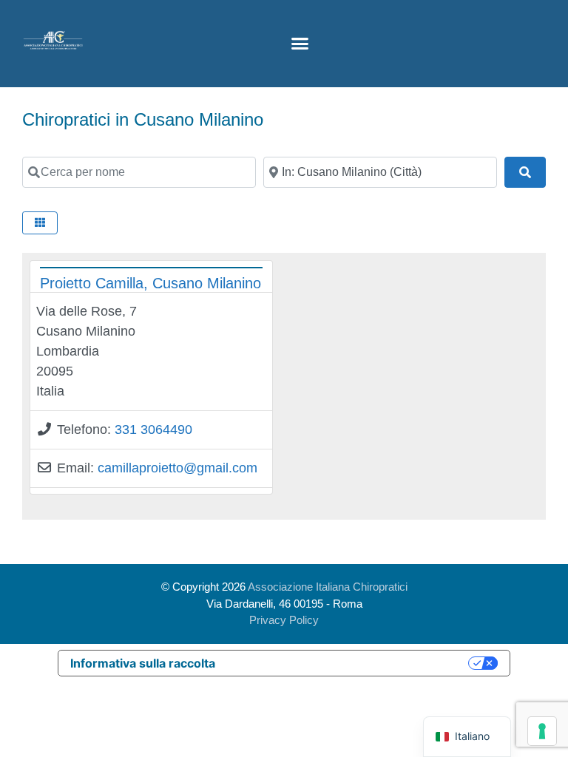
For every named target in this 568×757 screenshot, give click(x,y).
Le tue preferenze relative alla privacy (349, 663)
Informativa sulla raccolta (142, 663)
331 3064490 (153, 429)
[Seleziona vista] (40, 222)
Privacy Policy (284, 620)
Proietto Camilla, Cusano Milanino (150, 283)
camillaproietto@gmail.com (177, 468)
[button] (299, 44)
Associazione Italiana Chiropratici (328, 586)
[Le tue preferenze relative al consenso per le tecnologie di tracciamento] (542, 731)
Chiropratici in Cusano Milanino (142, 119)
